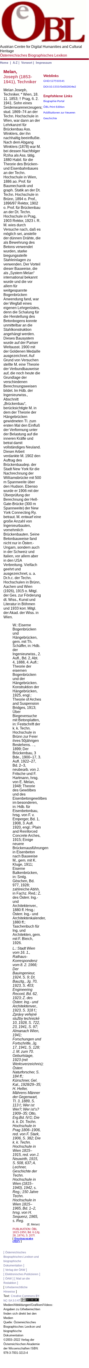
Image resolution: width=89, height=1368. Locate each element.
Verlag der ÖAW (15, 1269)
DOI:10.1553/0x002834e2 (59, 86)
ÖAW (8, 1278)
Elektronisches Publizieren (21, 1274)
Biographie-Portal (53, 101)
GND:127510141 (54, 81)
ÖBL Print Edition (54, 106)
